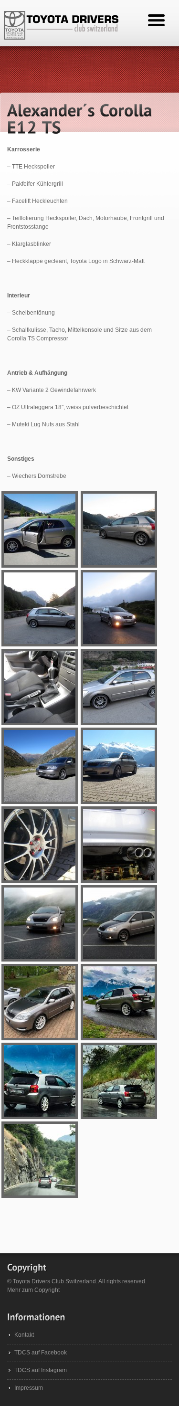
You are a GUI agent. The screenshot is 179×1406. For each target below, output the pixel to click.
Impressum (28, 1388)
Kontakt (24, 1335)
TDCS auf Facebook (40, 1352)
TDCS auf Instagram (40, 1370)
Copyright (47, 1290)
